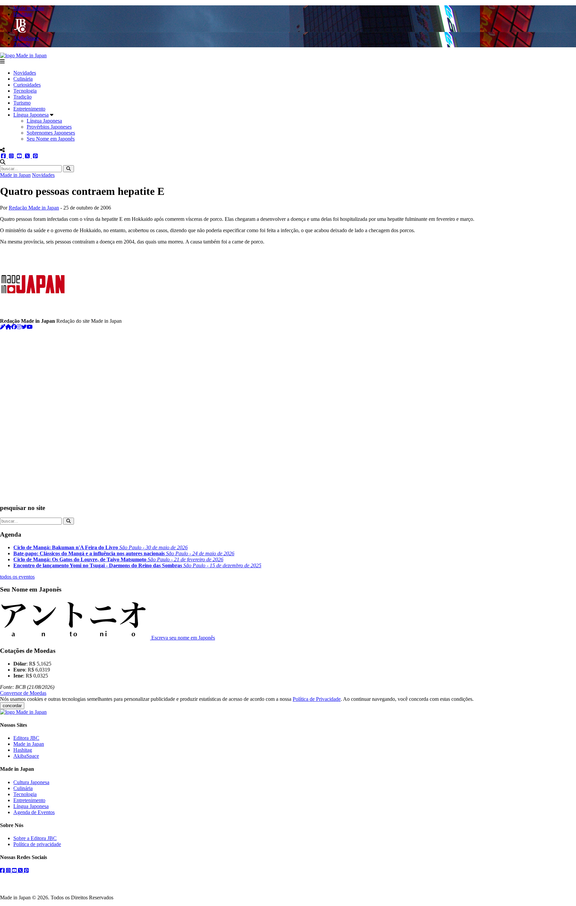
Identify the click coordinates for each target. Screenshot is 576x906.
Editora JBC (26, 738)
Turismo (22, 103)
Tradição (22, 97)
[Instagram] (19, 327)
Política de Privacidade (317, 699)
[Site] (8, 327)
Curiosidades (27, 85)
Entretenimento (29, 109)
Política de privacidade (37, 844)
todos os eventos (17, 577)
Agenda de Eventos (34, 812)
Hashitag (22, 750)
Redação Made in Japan (34, 208)
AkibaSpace (26, 756)
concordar (12, 705)
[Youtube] (30, 327)
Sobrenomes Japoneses (51, 133)
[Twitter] (24, 327)
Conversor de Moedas (23, 693)
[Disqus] (288, 413)
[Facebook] (14, 327)
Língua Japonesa (31, 115)
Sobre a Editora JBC (35, 838)
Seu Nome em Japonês (51, 139)
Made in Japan (15, 175)
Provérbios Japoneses (49, 127)
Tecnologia (25, 91)
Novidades (24, 73)
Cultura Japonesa (31, 782)
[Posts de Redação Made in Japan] (2, 327)
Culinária (23, 79)
